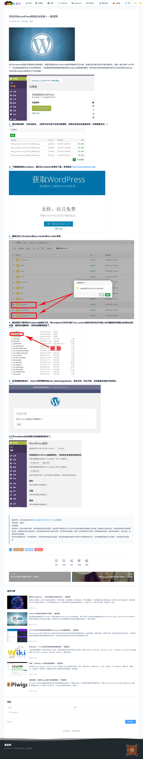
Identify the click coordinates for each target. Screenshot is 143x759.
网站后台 (39, 550)
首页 (30, 3)
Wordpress (18, 550)
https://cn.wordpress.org (83, 166)
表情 (11, 722)
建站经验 (25, 21)
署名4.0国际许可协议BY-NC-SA (43, 520)
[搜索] (136, 3)
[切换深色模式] (140, 3)
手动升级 (29, 550)
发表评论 (130, 722)
